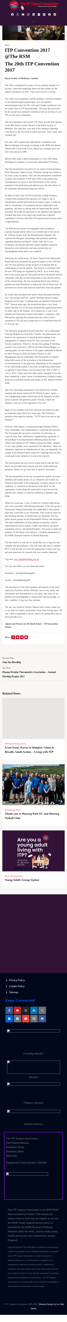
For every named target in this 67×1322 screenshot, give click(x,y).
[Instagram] (28, 14)
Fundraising (10, 810)
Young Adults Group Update (22, 879)
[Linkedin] (33, 14)
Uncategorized (16, 876)
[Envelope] (25, 1018)
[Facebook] (12, 14)
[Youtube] (23, 14)
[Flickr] (38, 14)
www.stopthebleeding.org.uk (26, 559)
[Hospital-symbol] (17, 1018)
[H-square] (44, 14)
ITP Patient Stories (12, 744)
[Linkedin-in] (34, 1010)
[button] (33, 21)
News (7, 45)
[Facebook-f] (9, 1010)
